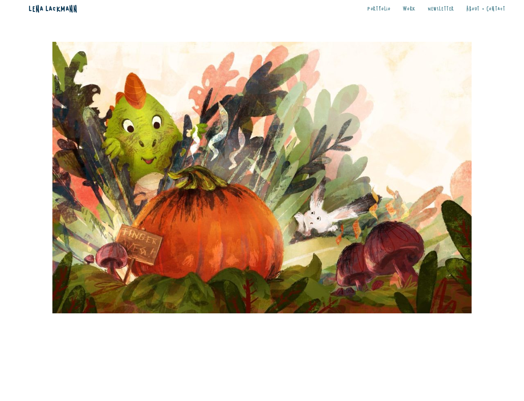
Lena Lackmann (53, 8)
